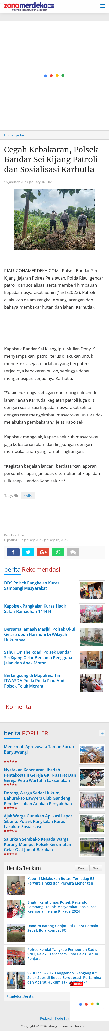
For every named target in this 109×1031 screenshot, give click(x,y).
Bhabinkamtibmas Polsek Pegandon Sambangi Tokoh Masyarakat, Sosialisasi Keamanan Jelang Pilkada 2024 (62, 907)
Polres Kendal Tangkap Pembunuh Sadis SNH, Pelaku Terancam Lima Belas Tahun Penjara (62, 954)
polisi (28, 495)
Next (96, 868)
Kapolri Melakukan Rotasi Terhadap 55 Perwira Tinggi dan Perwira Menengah (60, 881)
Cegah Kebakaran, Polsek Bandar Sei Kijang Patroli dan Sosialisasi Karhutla (51, 159)
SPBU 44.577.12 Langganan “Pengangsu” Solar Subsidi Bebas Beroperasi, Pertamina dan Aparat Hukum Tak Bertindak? (64, 978)
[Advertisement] (54, 75)
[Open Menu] (102, 5)
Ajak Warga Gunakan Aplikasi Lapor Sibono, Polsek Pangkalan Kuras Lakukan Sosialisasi (38, 821)
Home (8, 135)
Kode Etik (62, 1018)
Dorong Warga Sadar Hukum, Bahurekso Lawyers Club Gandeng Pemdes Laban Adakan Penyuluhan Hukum (38, 800)
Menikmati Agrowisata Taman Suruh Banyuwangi (39, 749)
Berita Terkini (24, 868)
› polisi (19, 135)
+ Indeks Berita (20, 996)
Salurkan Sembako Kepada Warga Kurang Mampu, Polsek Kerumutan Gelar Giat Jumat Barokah (37, 844)
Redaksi (46, 1018)
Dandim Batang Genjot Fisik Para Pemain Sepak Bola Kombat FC (62, 928)
